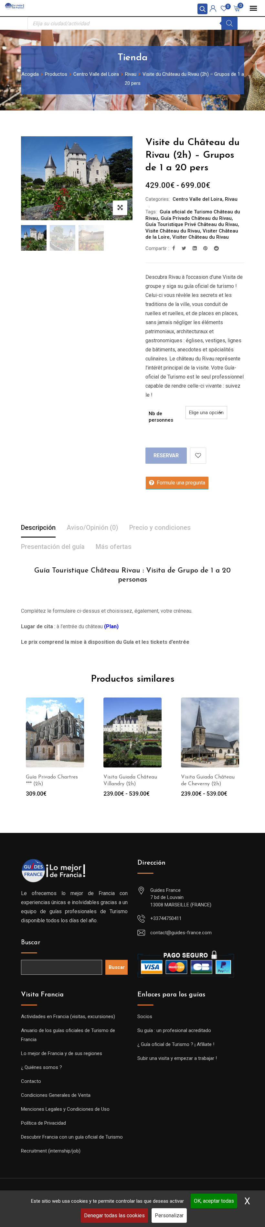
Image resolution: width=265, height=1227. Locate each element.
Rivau (231, 199)
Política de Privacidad (43, 1123)
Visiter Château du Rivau (200, 237)
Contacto (31, 1081)
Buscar (30, 942)
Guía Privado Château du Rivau (196, 218)
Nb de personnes (161, 417)
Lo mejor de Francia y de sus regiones (61, 1053)
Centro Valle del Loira (197, 199)
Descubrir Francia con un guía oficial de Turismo (72, 1137)
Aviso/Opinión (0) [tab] (92, 527)
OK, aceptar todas (214, 1201)
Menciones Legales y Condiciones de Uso (65, 1109)
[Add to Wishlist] (198, 456)
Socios (144, 1016)
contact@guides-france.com (181, 933)
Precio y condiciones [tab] (160, 527)
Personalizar (169, 1215)
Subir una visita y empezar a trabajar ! (177, 1058)
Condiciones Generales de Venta (55, 1095)
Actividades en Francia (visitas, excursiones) (68, 1016)
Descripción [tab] (38, 527)
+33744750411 (166, 918)
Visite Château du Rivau (172, 231)
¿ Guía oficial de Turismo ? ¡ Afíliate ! (175, 1044)
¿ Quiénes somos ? (41, 1067)
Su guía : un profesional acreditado (174, 1030)
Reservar (166, 455)
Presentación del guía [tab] (53, 547)
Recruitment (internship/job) (50, 1151)
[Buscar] (229, 23)
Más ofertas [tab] (114, 547)
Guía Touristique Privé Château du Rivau (191, 224)
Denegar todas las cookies (114, 1215)
